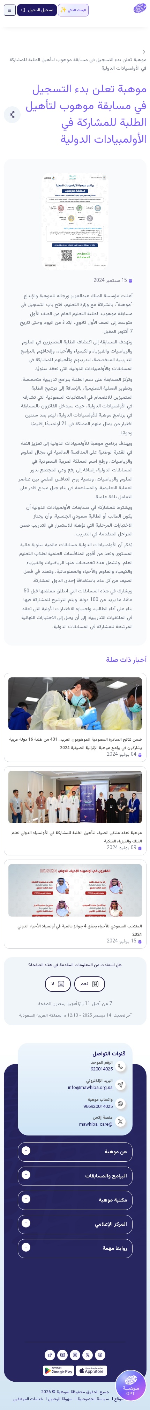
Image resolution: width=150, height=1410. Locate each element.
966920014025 (98, 1106)
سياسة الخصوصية (93, 1399)
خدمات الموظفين (28, 1399)
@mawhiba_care (96, 1124)
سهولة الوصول (60, 1399)
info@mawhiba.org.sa (90, 1087)
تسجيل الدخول (40, 10)
